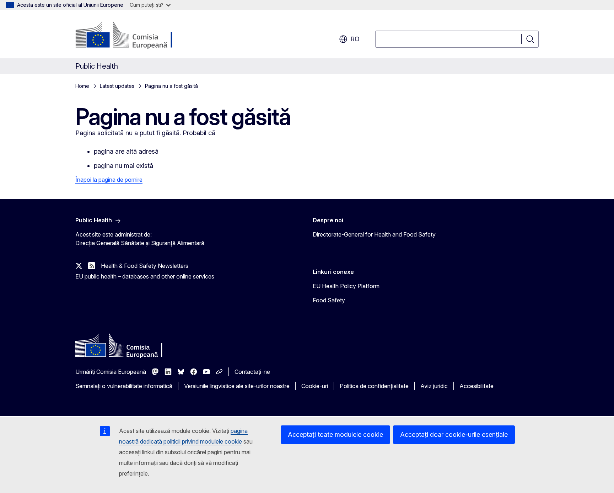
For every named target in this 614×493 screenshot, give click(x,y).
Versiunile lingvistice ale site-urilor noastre (237, 385)
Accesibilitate (476, 385)
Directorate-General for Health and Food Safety (374, 234)
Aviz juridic (434, 385)
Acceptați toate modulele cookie (335, 434)
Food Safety (329, 300)
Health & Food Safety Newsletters (144, 265)
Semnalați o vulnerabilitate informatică (123, 385)
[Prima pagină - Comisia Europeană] (132, 35)
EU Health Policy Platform (346, 286)
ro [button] (355, 39)
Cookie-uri (314, 385)
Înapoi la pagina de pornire (108, 179)
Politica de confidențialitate (374, 385)
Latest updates (117, 86)
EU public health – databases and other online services (144, 276)
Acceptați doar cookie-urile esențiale (454, 434)
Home (82, 86)
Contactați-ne (252, 371)
